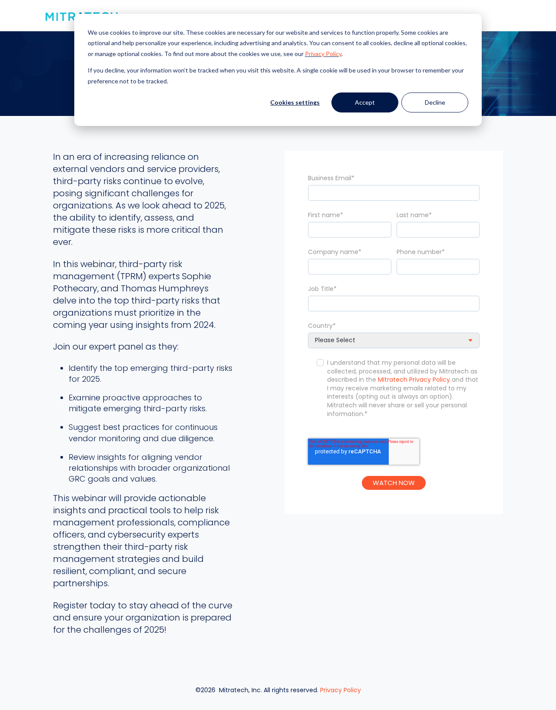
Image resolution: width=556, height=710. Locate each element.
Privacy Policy (323, 53)
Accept (365, 102)
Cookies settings (295, 102)
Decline (435, 102)
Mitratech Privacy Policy (414, 379)
